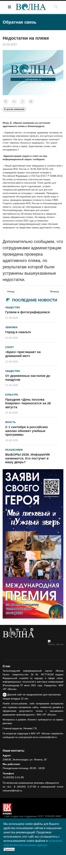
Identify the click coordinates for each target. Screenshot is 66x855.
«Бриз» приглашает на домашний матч (23, 354)
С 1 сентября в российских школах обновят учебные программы (26, 430)
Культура (11, 394)
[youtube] (24, 629)
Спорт (9, 347)
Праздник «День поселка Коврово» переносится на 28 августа (28, 403)
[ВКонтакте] (14, 102)
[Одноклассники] (23, 102)
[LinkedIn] (6, 102)
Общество (12, 307)
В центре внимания (14, 109)
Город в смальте (18, 332)
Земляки (11, 327)
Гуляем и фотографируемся (27, 312)
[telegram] (31, 629)
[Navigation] (9, 7)
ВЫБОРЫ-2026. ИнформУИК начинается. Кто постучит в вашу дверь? (27, 458)
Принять (9, 849)
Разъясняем (14, 449)
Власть (10, 422)
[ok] (11, 629)
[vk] (17, 629)
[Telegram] (31, 102)
